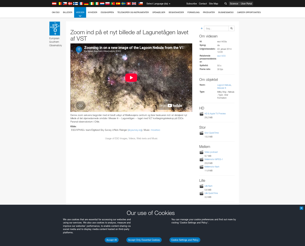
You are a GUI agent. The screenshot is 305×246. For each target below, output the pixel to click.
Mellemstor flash (212, 166)
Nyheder (92, 12)
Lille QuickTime (211, 193)
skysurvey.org (135, 129)
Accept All (111, 239)
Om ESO (55, 12)
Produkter (209, 12)
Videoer (80, 12)
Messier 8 (221, 88)
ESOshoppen (107, 12)
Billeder (67, 12)
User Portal (246, 3)
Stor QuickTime (212, 132)
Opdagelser (158, 12)
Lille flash (208, 186)
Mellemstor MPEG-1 (214, 159)
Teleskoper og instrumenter (133, 12)
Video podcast (211, 152)
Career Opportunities (249, 12)
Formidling (193, 12)
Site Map (213, 3)
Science (234, 3)
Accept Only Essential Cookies (144, 239)
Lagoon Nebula (224, 85)
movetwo (155, 129)
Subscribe (191, 3)
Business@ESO (226, 12)
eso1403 (221, 56)
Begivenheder (176, 12)
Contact (203, 3)
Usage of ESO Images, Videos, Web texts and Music (131, 138)
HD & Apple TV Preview (215, 113)
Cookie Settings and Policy (185, 239)
